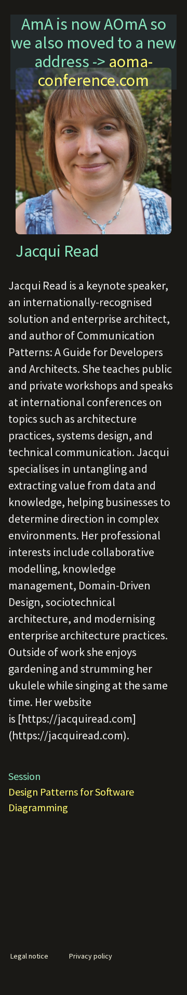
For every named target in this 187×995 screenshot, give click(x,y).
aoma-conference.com (95, 71)
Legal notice (29, 956)
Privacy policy (90, 956)
